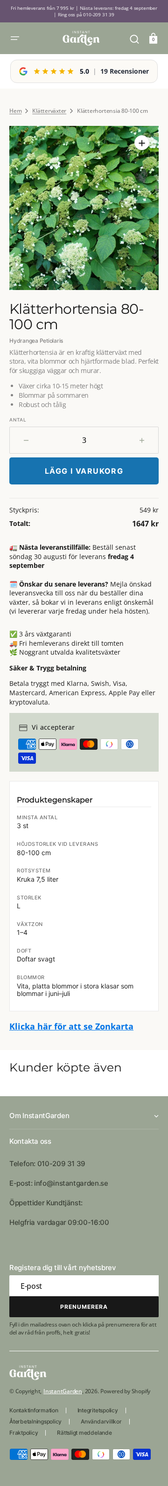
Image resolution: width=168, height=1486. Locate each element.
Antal (18, 419)
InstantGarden (62, 1391)
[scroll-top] (148, 1466)
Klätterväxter (49, 111)
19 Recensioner (124, 71)
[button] (15, 38)
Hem (15, 111)
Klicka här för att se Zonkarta (71, 1026)
